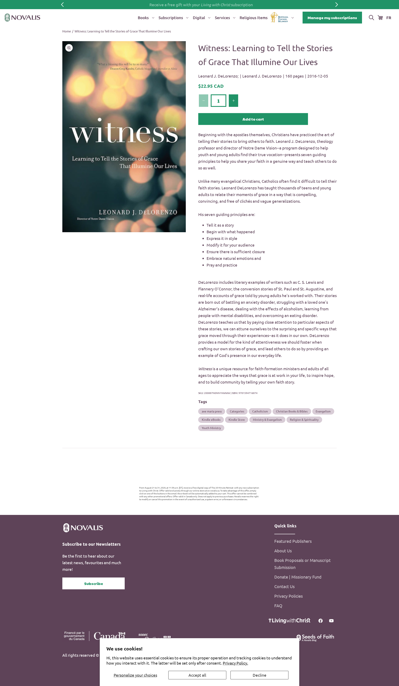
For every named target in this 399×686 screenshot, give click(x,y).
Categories (237, 411)
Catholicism (260, 411)
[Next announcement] (336, 4)
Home (66, 31)
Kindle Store (237, 419)
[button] (145, 17)
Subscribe (93, 583)
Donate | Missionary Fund (297, 577)
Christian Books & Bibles (292, 411)
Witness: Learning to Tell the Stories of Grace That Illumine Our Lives (123, 31)
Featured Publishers (293, 541)
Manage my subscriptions (332, 17)
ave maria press (212, 411)
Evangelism (323, 411)
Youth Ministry (211, 428)
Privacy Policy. (235, 662)
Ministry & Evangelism (267, 419)
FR (388, 17)
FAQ (278, 605)
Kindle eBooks (211, 419)
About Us (283, 550)
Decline (259, 674)
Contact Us (284, 586)
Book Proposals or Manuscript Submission (302, 564)
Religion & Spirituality (304, 419)
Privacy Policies (288, 596)
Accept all (197, 674)
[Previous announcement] (62, 4)
